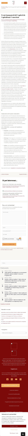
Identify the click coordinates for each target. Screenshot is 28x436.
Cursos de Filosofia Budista (14, 394)
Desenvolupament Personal (15, 19)
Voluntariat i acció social (14, 405)
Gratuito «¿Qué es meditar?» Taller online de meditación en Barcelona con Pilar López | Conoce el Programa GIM (15, 281)
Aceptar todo (14, 426)
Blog (7, 7)
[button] (4, 3)
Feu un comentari (5, 19)
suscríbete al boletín (10, 385)
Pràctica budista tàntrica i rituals (14, 398)
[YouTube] (16, 379)
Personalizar (14, 429)
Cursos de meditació (14, 390)
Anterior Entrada (5, 174)
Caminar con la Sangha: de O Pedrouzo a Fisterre (11, 316)
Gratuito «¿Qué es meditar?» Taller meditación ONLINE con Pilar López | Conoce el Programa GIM (16, 294)
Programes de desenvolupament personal (14, 401)
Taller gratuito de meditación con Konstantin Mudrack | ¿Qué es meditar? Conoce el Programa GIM (16, 274)
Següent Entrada (23, 174)
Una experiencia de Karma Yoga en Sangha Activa (12, 314)
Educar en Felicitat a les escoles (12, 184)
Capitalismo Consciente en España (18, 168)
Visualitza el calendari (5, 304)
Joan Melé (22, 85)
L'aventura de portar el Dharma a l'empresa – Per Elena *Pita (12, 194)
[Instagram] (12, 379)
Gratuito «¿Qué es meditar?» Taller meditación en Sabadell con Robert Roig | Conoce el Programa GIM (16, 288)
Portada (3, 7)
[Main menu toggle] (25, 3)
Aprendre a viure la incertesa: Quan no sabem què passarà (13, 312)
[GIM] (20, 379)
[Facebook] (7, 379)
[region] (14, 424)
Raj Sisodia (12, 49)
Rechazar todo (14, 433)
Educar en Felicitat (19, 185)
